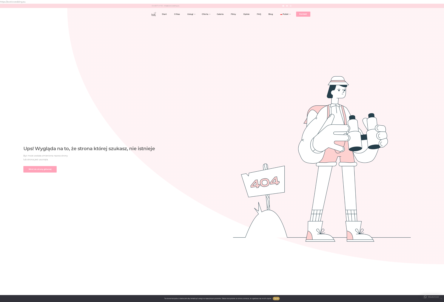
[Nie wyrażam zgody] (441, 298)
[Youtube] (287, 6)
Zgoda (276, 298)
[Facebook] (283, 6)
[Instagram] (291, 6)
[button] (431, 297)
